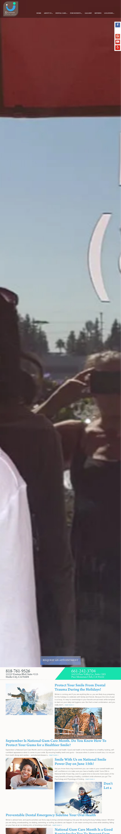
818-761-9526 (18, 671)
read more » (69, 705)
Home (38, 13)
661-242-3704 (83, 671)
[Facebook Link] (117, 25)
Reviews (98, 13)
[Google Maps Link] (117, 36)
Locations (108, 13)
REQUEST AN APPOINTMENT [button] (60, 660)
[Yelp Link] (117, 47)
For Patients (75, 13)
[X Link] (117, 30)
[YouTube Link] (117, 42)
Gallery (88, 13)
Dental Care (60, 13)
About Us (47, 13)
